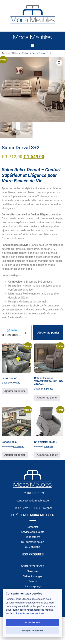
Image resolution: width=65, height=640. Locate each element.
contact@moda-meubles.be (32, 500)
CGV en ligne (32, 546)
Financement (32, 537)
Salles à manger (32, 576)
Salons (16, 53)
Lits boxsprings (33, 586)
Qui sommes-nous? (32, 541)
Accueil (6, 53)
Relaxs (26, 53)
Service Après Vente (32, 532)
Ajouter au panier (48, 332)
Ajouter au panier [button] (14, 391)
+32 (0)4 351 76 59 (32, 493)
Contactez (32, 527)
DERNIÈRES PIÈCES (32, 566)
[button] (32, 45)
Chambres (32, 571)
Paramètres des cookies (30, 613)
